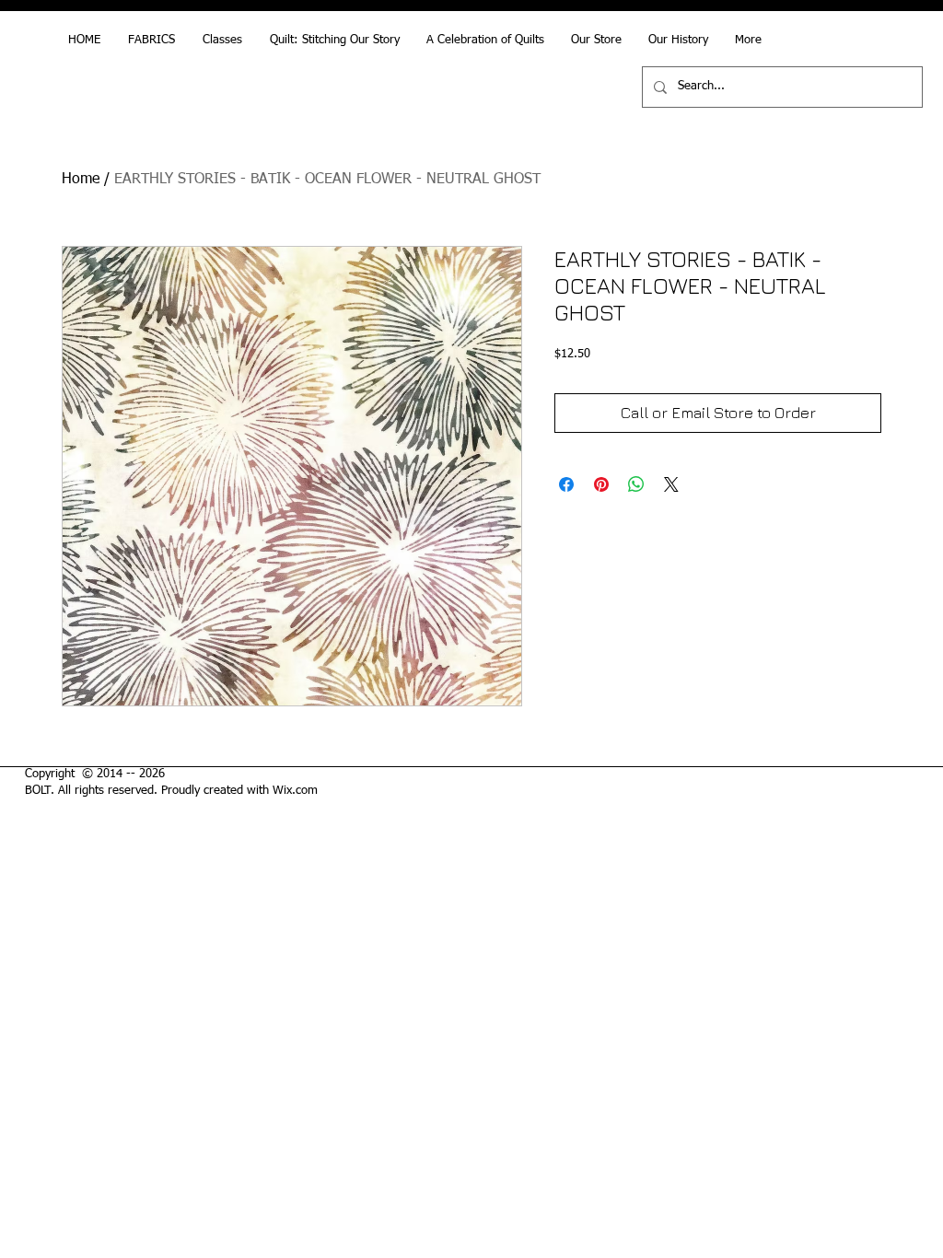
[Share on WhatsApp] (636, 484)
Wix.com (295, 791)
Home (80, 179)
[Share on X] (671, 484)
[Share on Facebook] (566, 484)
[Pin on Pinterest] (601, 484)
